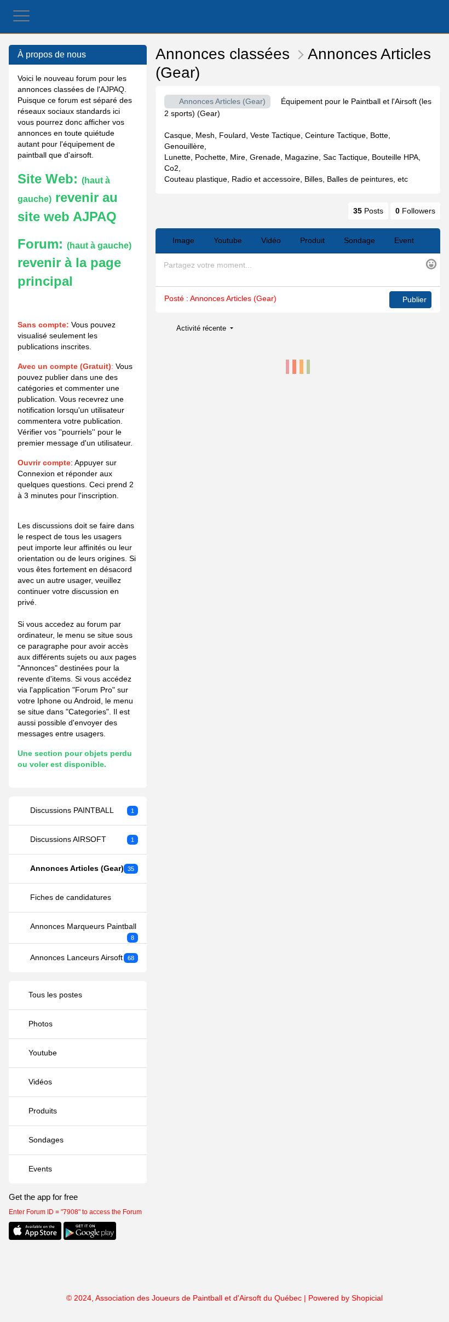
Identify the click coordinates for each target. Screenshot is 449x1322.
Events (39, 1168)
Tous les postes (54, 994)
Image (182, 240)
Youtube (41, 1052)
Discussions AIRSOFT (82, 839)
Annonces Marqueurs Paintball (83, 931)
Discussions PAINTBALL (82, 810)
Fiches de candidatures (70, 897)
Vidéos (39, 1081)
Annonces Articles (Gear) (82, 868)
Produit (311, 240)
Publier (413, 299)
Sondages (45, 1139)
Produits (41, 1110)
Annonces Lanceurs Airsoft (82, 957)
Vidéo (270, 240)
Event (403, 240)
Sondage (358, 240)
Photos (39, 1023)
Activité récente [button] (202, 328)
